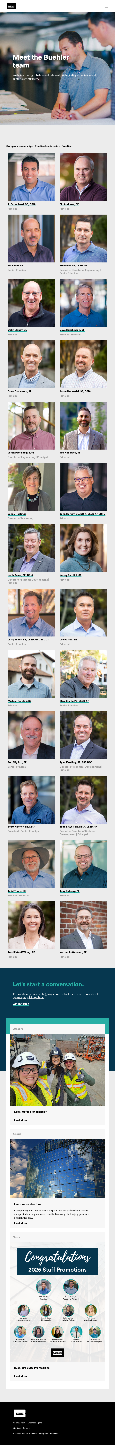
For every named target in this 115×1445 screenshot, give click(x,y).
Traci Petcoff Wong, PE (21, 952)
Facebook (54, 1434)
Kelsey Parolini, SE (70, 575)
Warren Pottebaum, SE (73, 952)
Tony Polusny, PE (70, 891)
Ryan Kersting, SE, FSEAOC (76, 762)
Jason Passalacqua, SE (21, 452)
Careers (25, 1428)
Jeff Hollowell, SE (70, 452)
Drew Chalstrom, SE (20, 391)
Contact (17, 1428)
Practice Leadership (46, 146)
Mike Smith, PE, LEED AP (74, 701)
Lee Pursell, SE (68, 639)
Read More (20, 1120)
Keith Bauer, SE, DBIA (20, 575)
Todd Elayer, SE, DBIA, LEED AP (78, 826)
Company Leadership (19, 146)
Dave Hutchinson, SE (72, 330)
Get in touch (21, 1003)
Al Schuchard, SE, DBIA (22, 204)
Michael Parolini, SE (19, 701)
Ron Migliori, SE (17, 762)
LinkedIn (33, 1434)
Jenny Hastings (17, 514)
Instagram (43, 1434)
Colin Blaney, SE (17, 330)
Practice (67, 146)
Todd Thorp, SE (17, 891)
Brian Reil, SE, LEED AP (73, 265)
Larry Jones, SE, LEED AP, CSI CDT (28, 639)
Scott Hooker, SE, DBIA (21, 826)
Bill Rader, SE (15, 265)
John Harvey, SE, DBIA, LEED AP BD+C (82, 514)
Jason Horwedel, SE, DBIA (75, 391)
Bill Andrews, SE (69, 204)
